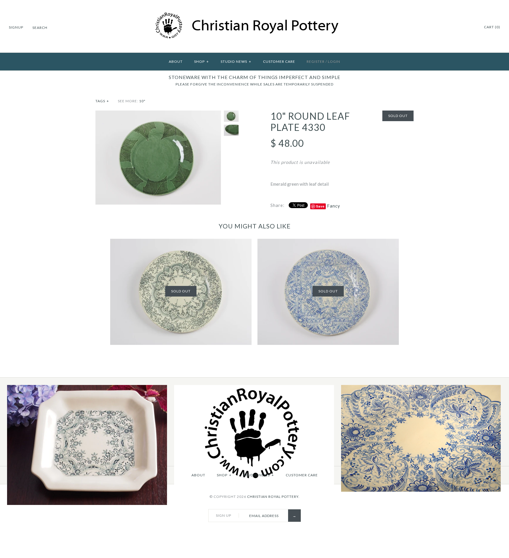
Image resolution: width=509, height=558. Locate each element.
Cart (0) (492, 27)
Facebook (449, 27)
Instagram (463, 27)
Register (316, 61)
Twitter (456, 27)
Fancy (333, 205)
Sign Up (223, 515)
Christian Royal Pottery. (273, 496)
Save (320, 206)
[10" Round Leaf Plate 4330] (158, 114)
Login (334, 61)
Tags (102, 101)
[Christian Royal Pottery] (254, 15)
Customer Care (279, 61)
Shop (201, 61)
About (176, 61)
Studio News (236, 61)
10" (142, 101)
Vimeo (471, 27)
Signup (16, 27)
